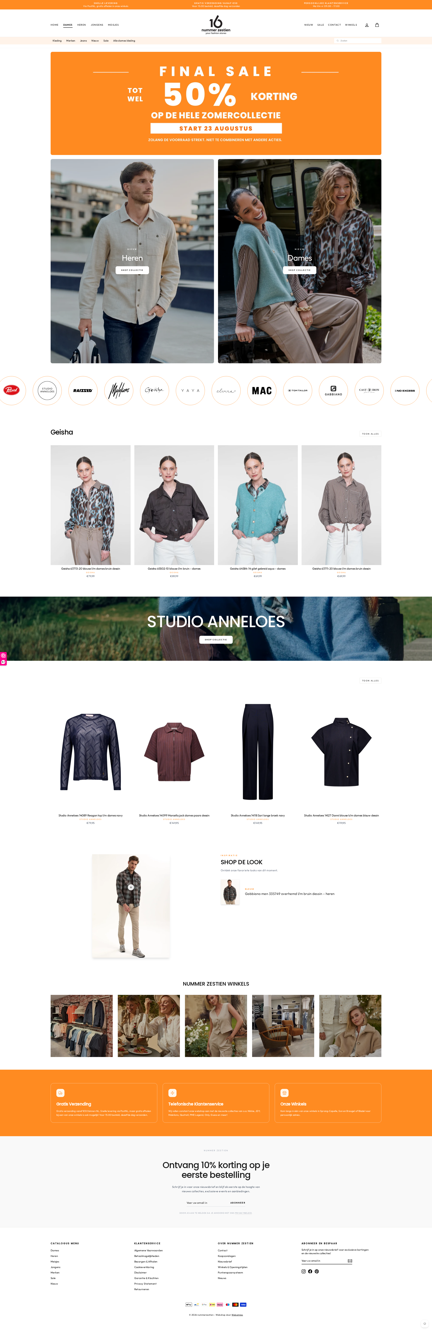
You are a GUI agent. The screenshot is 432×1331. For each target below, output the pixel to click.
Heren (81, 24)
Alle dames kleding (124, 40)
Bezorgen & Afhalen (145, 1261)
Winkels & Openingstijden (233, 1267)
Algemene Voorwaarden (148, 1250)
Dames (68, 24)
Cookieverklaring (144, 1267)
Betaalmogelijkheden (146, 1256)
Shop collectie (216, 639)
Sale (320, 24)
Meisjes (113, 24)
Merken (70, 40)
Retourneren (141, 1289)
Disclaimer (140, 1272)
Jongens (97, 24)
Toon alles (370, 434)
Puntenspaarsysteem (230, 1272)
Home (55, 24)
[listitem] (26, 390)
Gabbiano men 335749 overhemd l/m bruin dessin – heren (290, 894)
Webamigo (237, 1314)
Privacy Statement (145, 1283)
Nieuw (308, 24)
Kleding (57, 40)
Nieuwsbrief (225, 1261)
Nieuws (222, 1278)
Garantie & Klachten (146, 1278)
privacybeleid (243, 1213)
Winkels (351, 24)
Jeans (83, 40)
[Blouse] (131, 887)
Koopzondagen (227, 1256)
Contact (334, 24)
